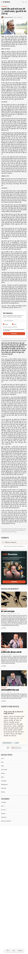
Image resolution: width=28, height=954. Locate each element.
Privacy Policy (7, 330)
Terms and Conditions (19, 329)
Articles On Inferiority (10, 589)
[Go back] (2, 2)
